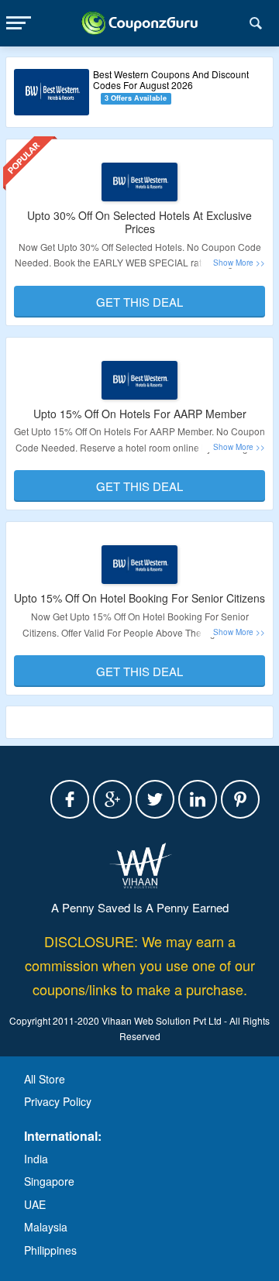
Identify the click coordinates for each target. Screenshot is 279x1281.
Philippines (50, 1250)
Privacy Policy (57, 1101)
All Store (44, 1079)
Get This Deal (139, 302)
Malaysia (45, 1227)
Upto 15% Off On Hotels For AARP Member (139, 413)
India (36, 1158)
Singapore (49, 1181)
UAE (35, 1204)
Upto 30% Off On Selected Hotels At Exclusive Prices (139, 222)
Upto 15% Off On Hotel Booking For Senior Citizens (139, 598)
